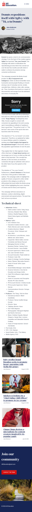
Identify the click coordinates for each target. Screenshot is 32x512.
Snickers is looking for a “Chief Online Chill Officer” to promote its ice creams (15, 398)
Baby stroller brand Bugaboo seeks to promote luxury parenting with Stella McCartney (15, 363)
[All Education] (9, 4)
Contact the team (9, 472)
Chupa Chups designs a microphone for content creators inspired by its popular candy (14, 433)
